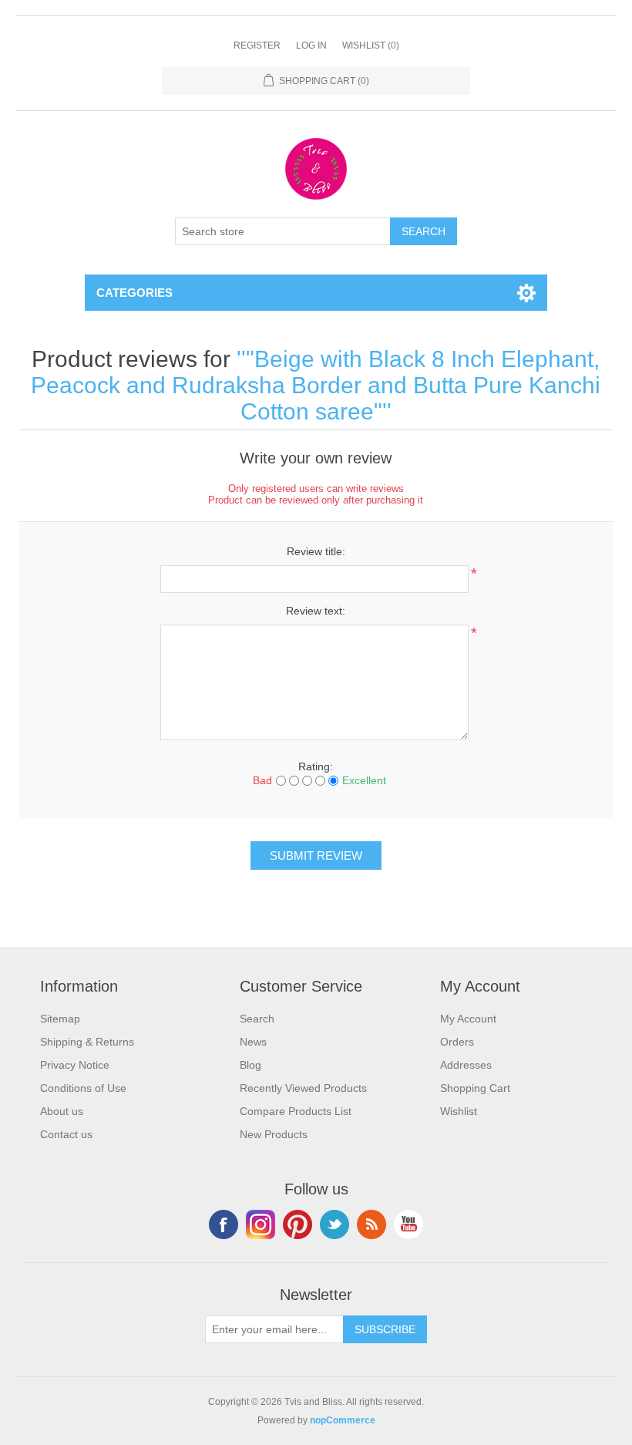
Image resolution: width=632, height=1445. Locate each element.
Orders (457, 1042)
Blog (250, 1065)
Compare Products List (295, 1111)
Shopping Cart (475, 1088)
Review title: (316, 551)
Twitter (334, 1224)
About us (61, 1111)
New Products (274, 1134)
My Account (468, 1018)
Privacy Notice (74, 1065)
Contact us (66, 1134)
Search (257, 1018)
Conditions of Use (83, 1088)
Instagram (260, 1224)
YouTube (408, 1224)
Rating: (315, 766)
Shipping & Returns (87, 1042)
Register (257, 45)
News (253, 1042)
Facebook (223, 1224)
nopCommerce (342, 1420)
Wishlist (458, 1111)
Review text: (315, 611)
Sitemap (60, 1018)
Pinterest (297, 1224)
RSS (371, 1224)
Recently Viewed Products (303, 1088)
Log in (311, 45)
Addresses (466, 1065)
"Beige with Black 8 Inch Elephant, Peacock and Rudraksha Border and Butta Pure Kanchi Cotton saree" (315, 385)
